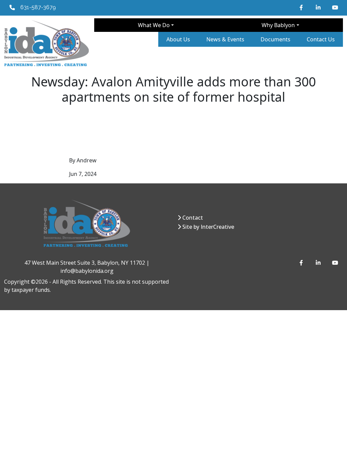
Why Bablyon (278, 25)
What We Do (154, 25)
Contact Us (321, 39)
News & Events (225, 39)
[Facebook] (302, 7)
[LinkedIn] (318, 7)
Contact (192, 217)
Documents (275, 39)
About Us (178, 39)
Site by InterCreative (208, 226)
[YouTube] (335, 7)
